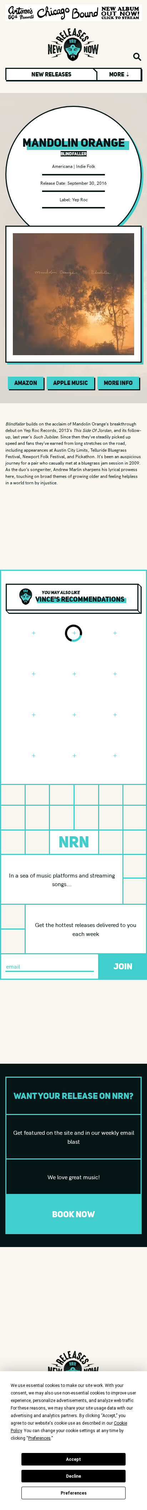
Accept (73, 1459)
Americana (62, 166)
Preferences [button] (39, 1438)
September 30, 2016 (87, 183)
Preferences (74, 1493)
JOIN (122, 966)
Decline (73, 1476)
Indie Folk (85, 166)
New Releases (51, 74)
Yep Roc (80, 199)
